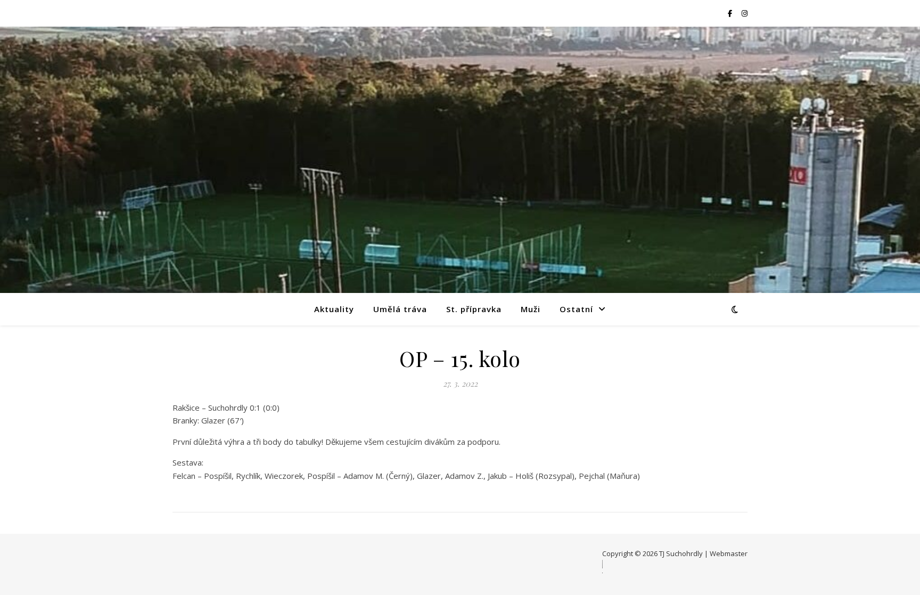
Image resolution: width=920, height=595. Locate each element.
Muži (530, 309)
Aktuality (334, 309)
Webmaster (729, 553)
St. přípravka (474, 309)
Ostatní (576, 309)
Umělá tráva (400, 309)
